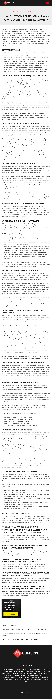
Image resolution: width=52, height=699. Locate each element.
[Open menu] (47, 3)
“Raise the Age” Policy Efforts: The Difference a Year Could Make (21, 639)
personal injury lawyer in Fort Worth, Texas (36, 518)
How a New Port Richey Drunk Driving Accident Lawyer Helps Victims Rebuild (24, 629)
